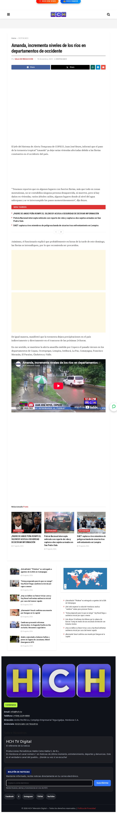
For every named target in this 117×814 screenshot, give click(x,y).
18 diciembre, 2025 (45, 59)
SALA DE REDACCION (24, 59)
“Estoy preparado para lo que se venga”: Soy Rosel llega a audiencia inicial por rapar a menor (37, 583)
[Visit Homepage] (58, 14)
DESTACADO (23, 38)
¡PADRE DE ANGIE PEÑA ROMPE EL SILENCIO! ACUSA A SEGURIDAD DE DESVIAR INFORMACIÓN (56, 213)
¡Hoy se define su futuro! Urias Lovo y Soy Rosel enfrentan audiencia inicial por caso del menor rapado (36, 598)
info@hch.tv (16, 711)
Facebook (10, 796)
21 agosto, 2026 (18, 546)
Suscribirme (102, 782)
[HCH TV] (58, 680)
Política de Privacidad (87, 808)
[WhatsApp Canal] (114, 407)
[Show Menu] (8, 14)
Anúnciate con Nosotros (26, 724)
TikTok (40, 796)
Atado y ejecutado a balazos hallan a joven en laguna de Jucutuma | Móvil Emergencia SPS (35, 639)
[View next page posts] (61, 232)
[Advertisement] (58, 23)
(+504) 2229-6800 (22, 715)
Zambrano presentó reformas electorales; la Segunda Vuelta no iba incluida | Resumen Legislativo (36, 625)
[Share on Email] (103, 67)
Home (13, 38)
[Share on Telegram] (98, 67)
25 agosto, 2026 (27, 575)
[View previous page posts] (56, 232)
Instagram (28, 796)
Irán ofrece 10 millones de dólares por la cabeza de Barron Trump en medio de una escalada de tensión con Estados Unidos (85, 621)
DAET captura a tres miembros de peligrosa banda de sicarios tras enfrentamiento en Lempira (55, 225)
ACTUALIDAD (51, 530)
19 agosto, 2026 (51, 549)
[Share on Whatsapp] (92, 67)
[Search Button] (108, 14)
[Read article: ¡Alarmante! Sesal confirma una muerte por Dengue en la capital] (14, 612)
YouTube (51, 796)
